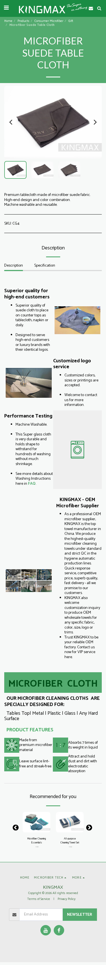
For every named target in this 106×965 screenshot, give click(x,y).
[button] (6, 8)
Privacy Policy (66, 899)
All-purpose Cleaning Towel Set (69, 841)
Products (23, 21)
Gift (70, 21)
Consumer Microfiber (48, 21)
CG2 (70, 846)
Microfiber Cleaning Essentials (36, 841)
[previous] (11, 122)
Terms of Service (38, 899)
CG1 (37, 846)
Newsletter (79, 915)
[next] (94, 122)
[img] (36, 822)
